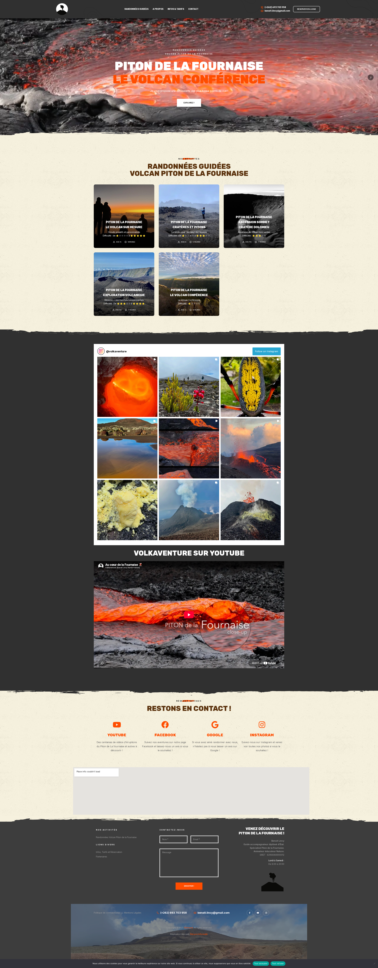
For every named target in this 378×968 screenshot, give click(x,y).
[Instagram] (266, 913)
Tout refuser (278, 963)
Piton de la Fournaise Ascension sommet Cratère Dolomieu (254, 222)
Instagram (262, 735)
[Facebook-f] (250, 913)
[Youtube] (258, 913)
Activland (188, 927)
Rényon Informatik (199, 934)
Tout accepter (260, 963)
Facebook (165, 735)
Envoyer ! (189, 886)
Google (215, 735)
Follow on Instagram (266, 351)
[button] (127, 387)
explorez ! (189, 105)
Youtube (116, 735)
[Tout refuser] (374, 963)
